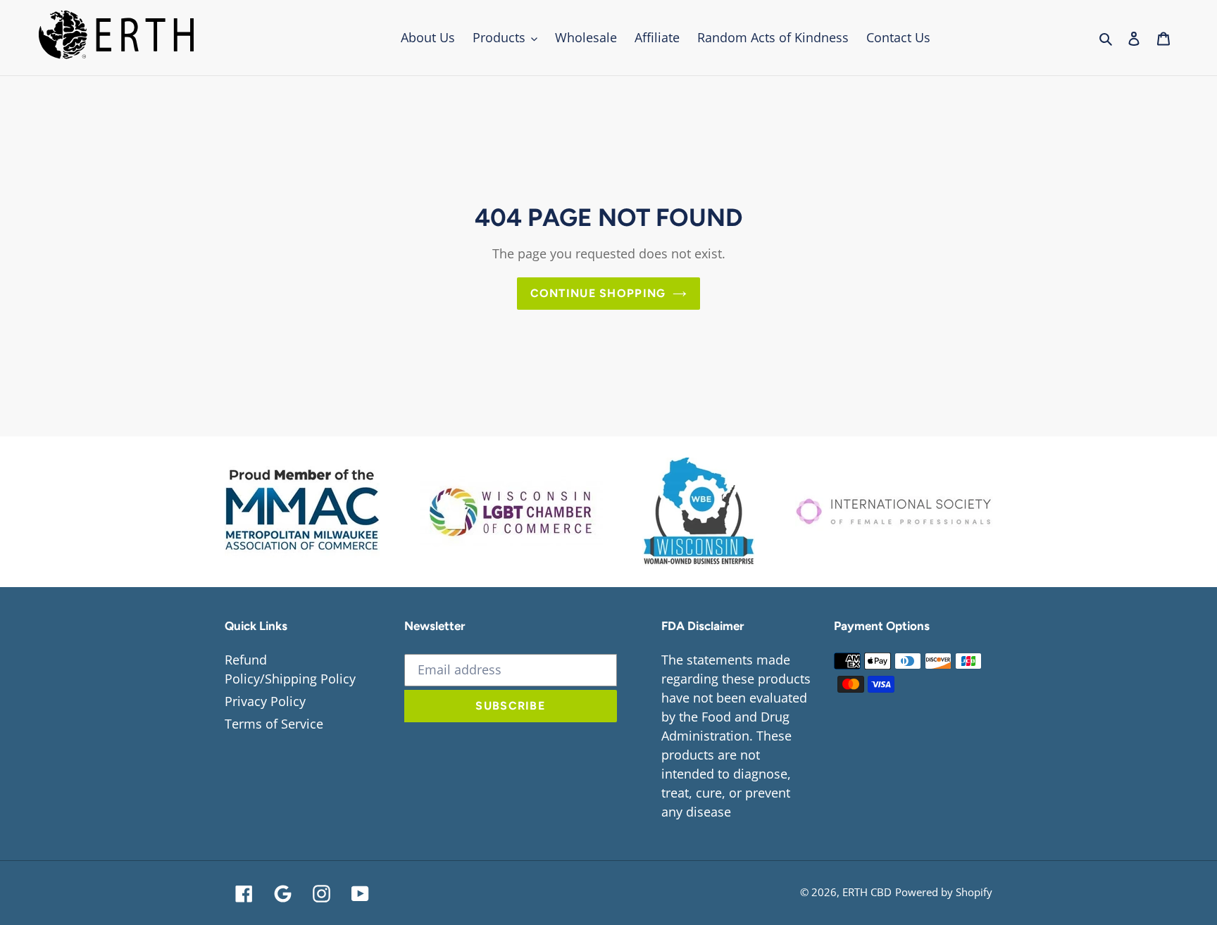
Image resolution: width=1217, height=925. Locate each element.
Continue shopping (598, 293)
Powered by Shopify (943, 892)
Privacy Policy (265, 701)
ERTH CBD (867, 892)
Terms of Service (274, 723)
